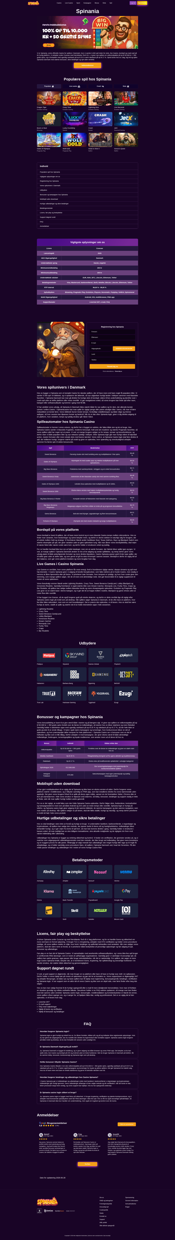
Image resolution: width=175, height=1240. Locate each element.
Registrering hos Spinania (49, 181)
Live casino (73, 86)
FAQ (41, 222)
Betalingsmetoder (46, 208)
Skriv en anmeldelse (126, 1124)
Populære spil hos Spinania (50, 172)
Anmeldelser (44, 226)
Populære (47, 86)
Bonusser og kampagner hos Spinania (54, 195)
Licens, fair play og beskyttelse (51, 213)
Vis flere (87, 1164)
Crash (99, 86)
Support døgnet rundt (47, 217)
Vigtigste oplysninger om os (50, 176)
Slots (124, 86)
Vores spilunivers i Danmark (50, 185)
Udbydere (43, 190)
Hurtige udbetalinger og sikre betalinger (54, 204)
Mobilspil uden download (49, 199)
